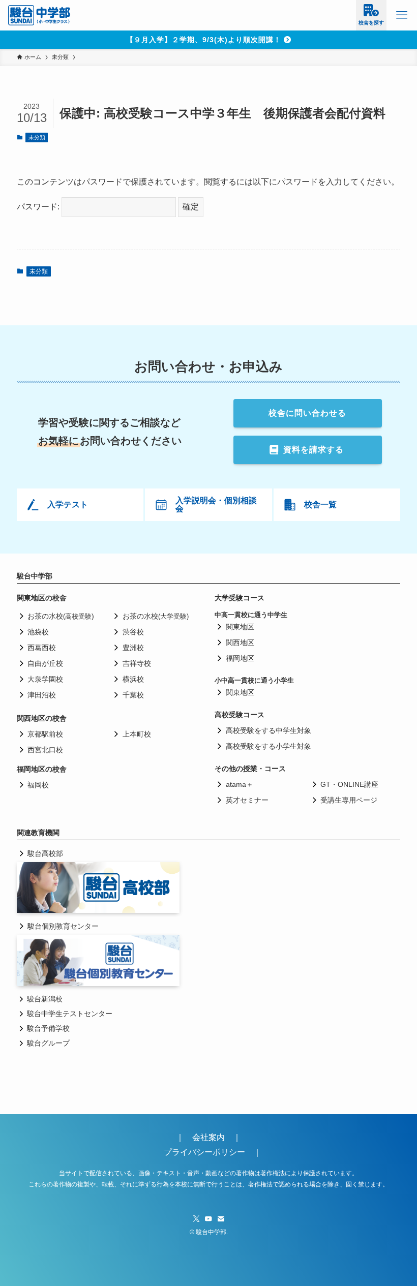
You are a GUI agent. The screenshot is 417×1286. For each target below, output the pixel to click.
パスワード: (39, 206)
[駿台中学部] (39, 15)
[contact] (220, 1218)
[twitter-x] (196, 1218)
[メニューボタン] (401, 15)
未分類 (36, 137)
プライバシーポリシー (204, 1152)
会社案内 (212, 1137)
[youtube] (208, 1218)
